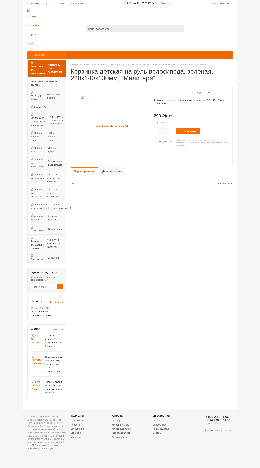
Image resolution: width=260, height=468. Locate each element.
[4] (165, 92)
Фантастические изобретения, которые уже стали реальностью (54, 363)
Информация (161, 416)
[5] (168, 92)
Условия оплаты (121, 424)
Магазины (76, 436)
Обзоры (157, 432)
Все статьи (57, 329)
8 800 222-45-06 (131, 2)
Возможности (119, 436)
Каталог (40, 55)
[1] (155, 92)
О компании (77, 420)
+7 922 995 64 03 (148, 2)
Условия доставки (121, 428)
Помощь (117, 416)
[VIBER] (229, 436)
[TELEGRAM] (222, 436)
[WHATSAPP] (208, 443)
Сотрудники (77, 428)
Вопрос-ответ (160, 424)
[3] (162, 92)
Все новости (56, 301)
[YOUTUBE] (215, 436)
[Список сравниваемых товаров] (193, 15)
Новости (75, 424)
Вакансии (76, 432)
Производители (161, 428)
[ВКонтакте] (208, 436)
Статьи (156, 420)
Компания (77, 416)
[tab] (84, 171)
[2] (158, 92)
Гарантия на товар (122, 432)
